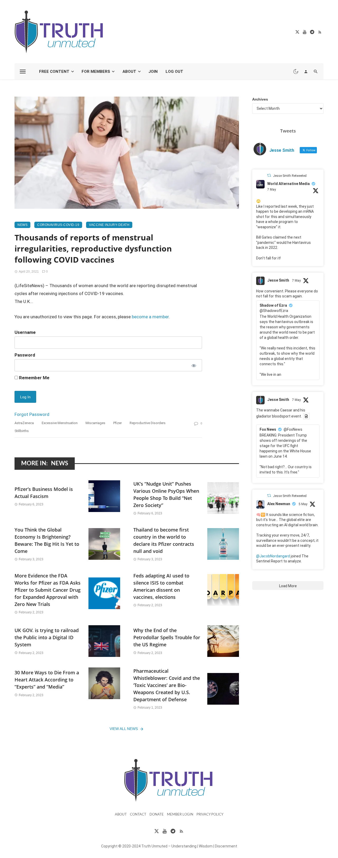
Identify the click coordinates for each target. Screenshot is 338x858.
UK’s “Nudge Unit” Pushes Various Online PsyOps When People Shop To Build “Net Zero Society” (166, 494)
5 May (303, 504)
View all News (124, 729)
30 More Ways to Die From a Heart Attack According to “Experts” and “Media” (47, 679)
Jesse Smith (278, 280)
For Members (96, 71)
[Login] (306, 71)
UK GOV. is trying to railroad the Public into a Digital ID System (47, 637)
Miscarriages (95, 423)
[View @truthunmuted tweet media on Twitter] (306, 416)
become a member (150, 316)
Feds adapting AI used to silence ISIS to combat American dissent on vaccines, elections (161, 586)
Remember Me (33, 377)
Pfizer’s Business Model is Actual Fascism (44, 492)
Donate (156, 814)
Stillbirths (22, 431)
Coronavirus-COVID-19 (58, 225)
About (129, 71)
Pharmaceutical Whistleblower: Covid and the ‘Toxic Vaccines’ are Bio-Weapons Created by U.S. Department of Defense (166, 685)
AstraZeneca (24, 423)
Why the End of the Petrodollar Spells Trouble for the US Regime (166, 637)
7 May (271, 189)
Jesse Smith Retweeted (290, 176)
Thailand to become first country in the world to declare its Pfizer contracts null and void (163, 540)
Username (25, 332)
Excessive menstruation (60, 423)
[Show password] (193, 365)
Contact (138, 814)
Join (153, 71)
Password (25, 355)
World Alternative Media (288, 184)
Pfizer (117, 423)
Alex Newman (278, 504)
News (22, 225)
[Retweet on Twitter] (269, 175)
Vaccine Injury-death (109, 225)
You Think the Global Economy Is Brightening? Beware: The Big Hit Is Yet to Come (47, 540)
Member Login (180, 814)
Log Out (174, 71)
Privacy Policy (209, 814)
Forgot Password (32, 414)
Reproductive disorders (148, 423)
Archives (260, 99)
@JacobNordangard (273, 556)
